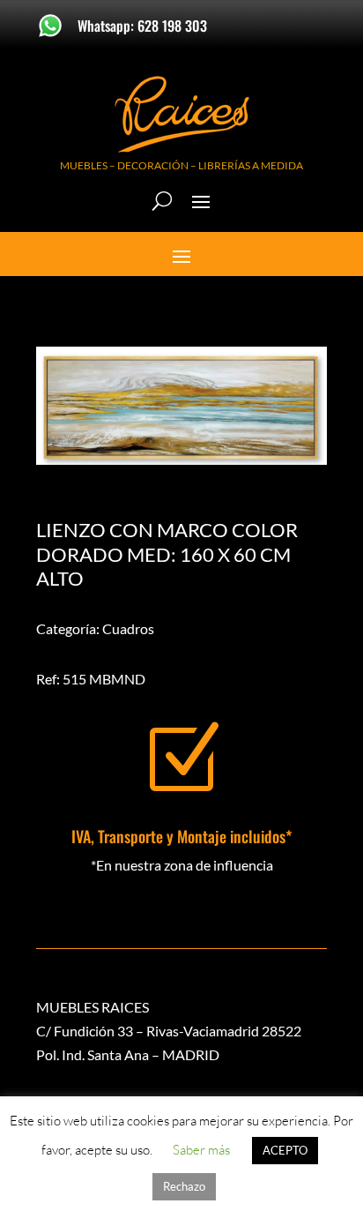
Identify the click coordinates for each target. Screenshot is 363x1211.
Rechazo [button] (184, 1186)
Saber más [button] (201, 1149)
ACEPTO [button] (285, 1150)
